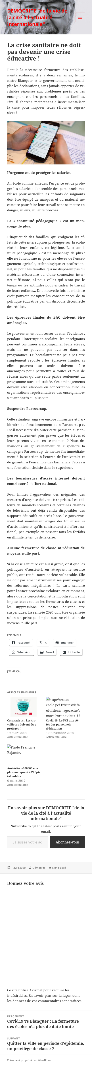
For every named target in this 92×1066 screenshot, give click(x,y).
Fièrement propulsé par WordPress (29, 1060)
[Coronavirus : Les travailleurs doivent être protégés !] (24, 707)
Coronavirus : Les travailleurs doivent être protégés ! (21, 724)
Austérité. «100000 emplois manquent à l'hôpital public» (23, 772)
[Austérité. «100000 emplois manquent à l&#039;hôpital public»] (24, 754)
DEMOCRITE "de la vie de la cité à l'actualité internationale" (37, 17)
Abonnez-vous (67, 842)
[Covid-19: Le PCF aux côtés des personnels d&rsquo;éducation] (63, 707)
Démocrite (39, 868)
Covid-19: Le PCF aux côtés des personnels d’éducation (62, 724)
